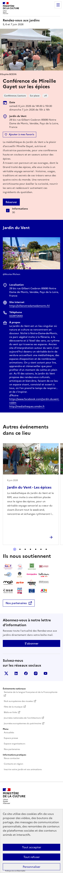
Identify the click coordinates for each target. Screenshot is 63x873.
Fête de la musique (13, 706)
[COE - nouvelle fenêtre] (32, 590)
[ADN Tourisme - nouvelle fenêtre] (43, 590)
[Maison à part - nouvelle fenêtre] (8, 582)
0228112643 (16, 316)
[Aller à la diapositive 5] (35, 549)
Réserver (11, 202)
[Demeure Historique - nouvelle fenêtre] (43, 566)
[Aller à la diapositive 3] (25, 549)
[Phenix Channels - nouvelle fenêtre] (32, 582)
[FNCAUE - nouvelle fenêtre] (8, 590)
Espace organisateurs (14, 743)
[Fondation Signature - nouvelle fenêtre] (20, 574)
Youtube (45, 673)
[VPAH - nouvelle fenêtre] (20, 590)
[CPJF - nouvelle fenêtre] (32, 566)
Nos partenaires (16, 603)
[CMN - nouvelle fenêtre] (43, 582)
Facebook (25, 673)
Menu (58, 4)
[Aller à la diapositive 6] (41, 549)
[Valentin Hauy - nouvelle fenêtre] (8, 566)
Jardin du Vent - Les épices (29, 487)
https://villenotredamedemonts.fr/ (29, 306)
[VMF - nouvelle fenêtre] (8, 574)
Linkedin (16, 673)
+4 (45, 95)
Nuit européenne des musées (18, 701)
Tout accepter (31, 847)
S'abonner (31, 643)
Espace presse (11, 738)
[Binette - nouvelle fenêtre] (43, 574)
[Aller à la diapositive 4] (30, 549)
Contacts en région (13, 763)
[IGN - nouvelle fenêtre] (20, 566)
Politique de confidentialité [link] (15, 871)
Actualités (9, 732)
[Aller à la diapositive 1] (14, 549)
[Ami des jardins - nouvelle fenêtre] (32, 574)
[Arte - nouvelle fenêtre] (20, 582)
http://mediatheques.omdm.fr (27, 406)
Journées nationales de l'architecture (22, 717)
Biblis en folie (10, 712)
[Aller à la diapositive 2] (20, 549)
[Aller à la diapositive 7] (46, 549)
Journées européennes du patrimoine (22, 723)
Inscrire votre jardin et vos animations (23, 769)
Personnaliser (31, 867)
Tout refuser (31, 857)
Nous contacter (12, 758)
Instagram (35, 673)
